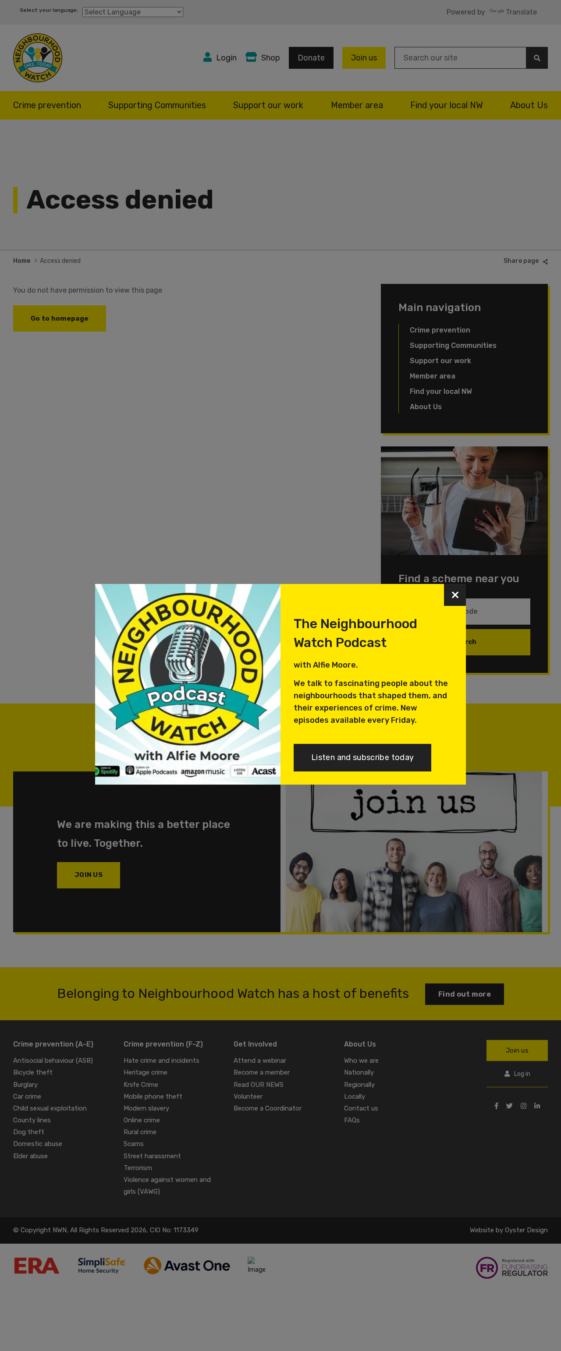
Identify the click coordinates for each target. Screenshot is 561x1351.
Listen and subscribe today (362, 757)
